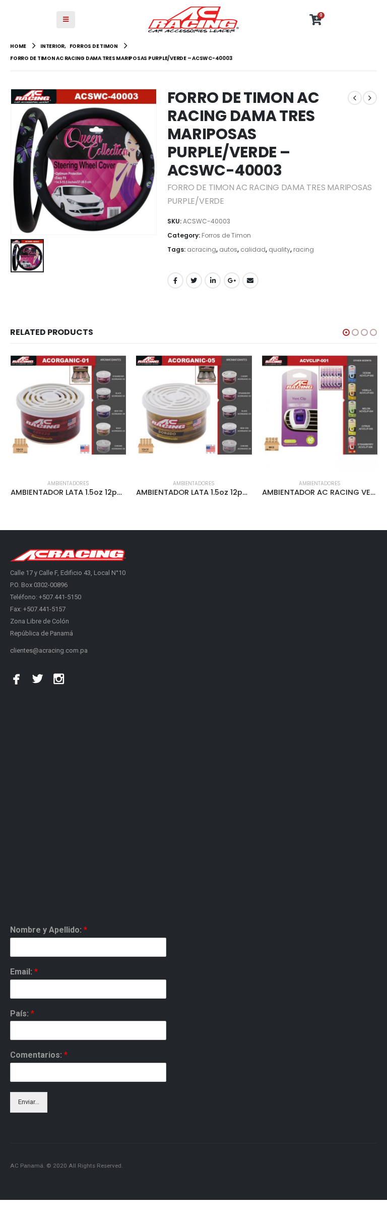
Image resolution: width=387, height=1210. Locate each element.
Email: (24, 971)
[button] (346, 332)
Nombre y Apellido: (48, 930)
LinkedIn (213, 280)
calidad (253, 249)
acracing (201, 249)
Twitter (194, 280)
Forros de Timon (226, 235)
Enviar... (28, 1102)
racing (303, 249)
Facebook (175, 280)
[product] (68, 413)
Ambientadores (68, 483)
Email (250, 280)
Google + (232, 280)
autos (228, 249)
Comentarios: (39, 1055)
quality (279, 249)
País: (22, 1013)
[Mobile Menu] (65, 19)
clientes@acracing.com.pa (49, 650)
